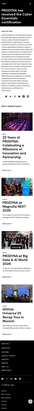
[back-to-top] (30, 401)
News (4, 4)
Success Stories (8, 355)
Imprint (4, 390)
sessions (5, 352)
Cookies (4, 408)
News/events (6, 370)
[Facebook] (2, 379)
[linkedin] (20, 379)
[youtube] (16, 379)
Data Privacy (5, 394)
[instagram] (11, 379)
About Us (5, 366)
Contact (4, 404)
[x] (7, 379)
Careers (4, 363)
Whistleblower (6, 397)
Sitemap (4, 401)
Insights (5, 359)
